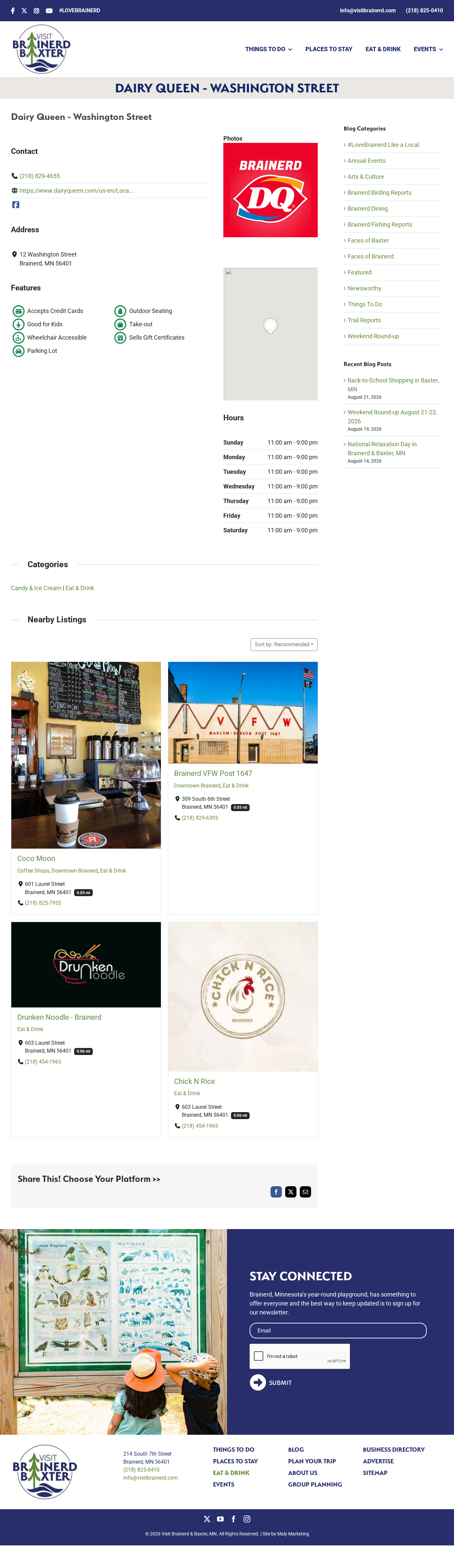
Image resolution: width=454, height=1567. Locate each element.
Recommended (282, 644)
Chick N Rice (194, 1081)
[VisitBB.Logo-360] (41, 27)
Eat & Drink (79, 587)
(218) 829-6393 (200, 818)
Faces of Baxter (368, 240)
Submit (280, 1383)
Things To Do (365, 304)
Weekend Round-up (373, 336)
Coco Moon (36, 859)
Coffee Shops (33, 871)
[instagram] (247, 1519)
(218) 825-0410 (141, 1470)
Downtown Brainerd (75, 871)
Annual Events (367, 160)
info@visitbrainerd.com (150, 1478)
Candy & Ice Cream (36, 587)
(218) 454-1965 (43, 1062)
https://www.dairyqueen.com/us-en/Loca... (77, 190)
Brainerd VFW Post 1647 (213, 774)
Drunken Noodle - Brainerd (59, 1017)
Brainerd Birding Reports (379, 192)
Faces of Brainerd (371, 256)
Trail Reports (364, 320)
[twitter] (207, 1519)
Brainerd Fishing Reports (380, 224)
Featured (360, 272)
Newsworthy (364, 288)
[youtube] (220, 1519)
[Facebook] (16, 205)
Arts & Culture (366, 176)
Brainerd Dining (368, 208)
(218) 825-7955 (43, 903)
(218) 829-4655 (40, 175)
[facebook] (233, 1519)
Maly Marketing (293, 1533)
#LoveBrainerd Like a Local (383, 144)
